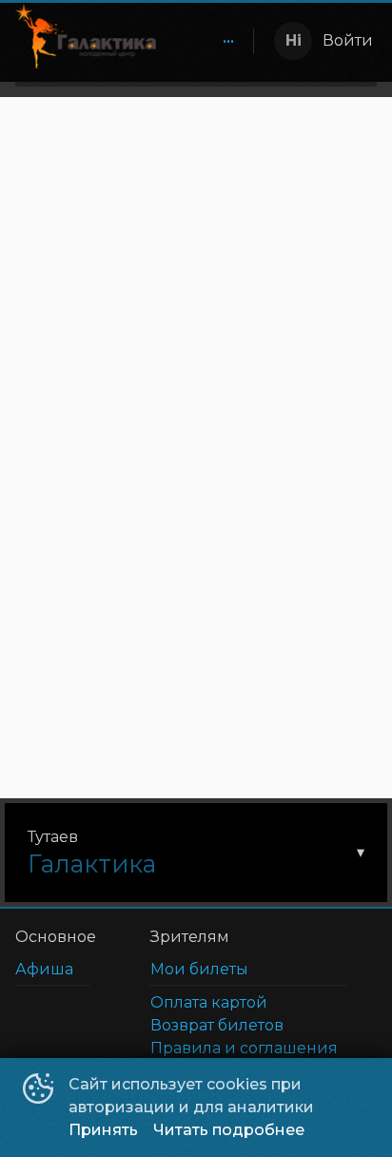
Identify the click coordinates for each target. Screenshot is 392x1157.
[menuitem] (228, 41)
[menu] (208, 41)
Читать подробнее (228, 1130)
